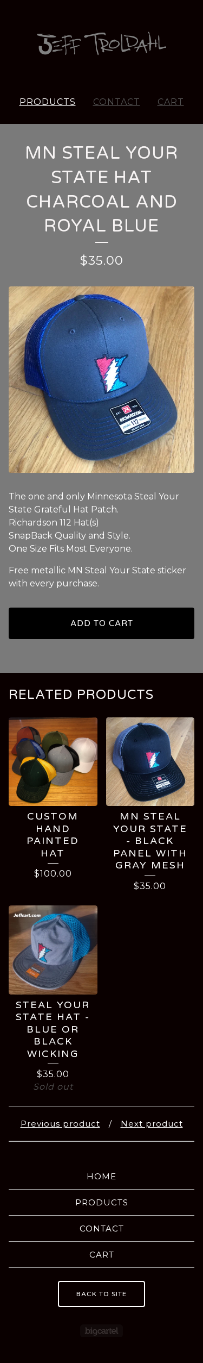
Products (47, 102)
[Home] (101, 43)
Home (101, 1176)
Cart (171, 102)
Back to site (101, 1294)
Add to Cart (101, 623)
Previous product (60, 1123)
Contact (116, 102)
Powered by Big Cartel (101, 1330)
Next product (152, 1123)
